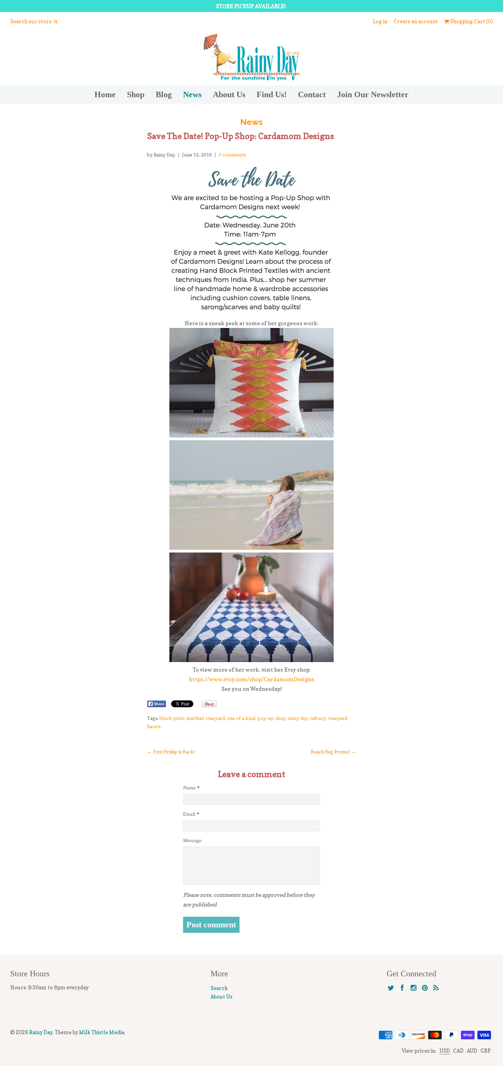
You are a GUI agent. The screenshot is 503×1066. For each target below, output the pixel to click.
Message (192, 840)
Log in (380, 21)
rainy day (298, 718)
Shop (135, 94)
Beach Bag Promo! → (333, 751)
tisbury (318, 718)
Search (219, 988)
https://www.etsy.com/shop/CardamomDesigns (251, 679)
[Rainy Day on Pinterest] (425, 988)
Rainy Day (41, 1032)
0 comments (232, 154)
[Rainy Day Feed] (436, 988)
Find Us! (272, 94)
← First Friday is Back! (171, 751)
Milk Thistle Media (101, 1032)
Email (191, 814)
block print (171, 718)
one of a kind (241, 718)
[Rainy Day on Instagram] (413, 988)
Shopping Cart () (471, 21)
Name (191, 787)
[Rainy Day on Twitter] (391, 988)
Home (105, 94)
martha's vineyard (205, 718)
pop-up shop (271, 718)
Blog (164, 94)
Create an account (416, 21)
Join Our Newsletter (373, 94)
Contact (312, 94)
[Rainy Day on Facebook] (402, 988)
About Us (229, 94)
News (192, 94)
